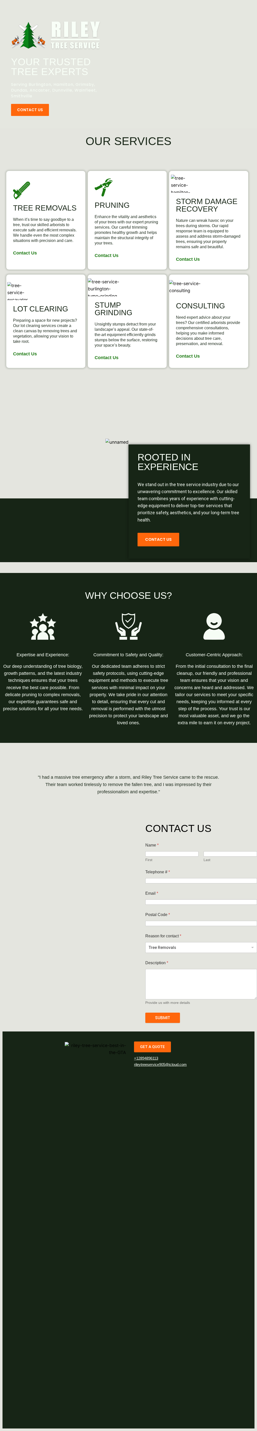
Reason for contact (163, 936)
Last (207, 860)
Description (156, 963)
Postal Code (157, 915)
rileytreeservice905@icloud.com (160, 1064)
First (148, 860)
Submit (162, 1018)
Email (151, 893)
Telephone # (157, 872)
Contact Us (25, 252)
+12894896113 (146, 1058)
